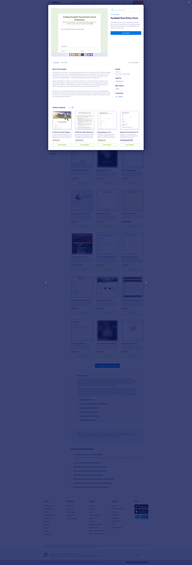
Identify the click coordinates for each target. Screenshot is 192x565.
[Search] (112, 9)
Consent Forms (79, 140)
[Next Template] (146, 282)
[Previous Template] (46, 282)
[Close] (189, 2)
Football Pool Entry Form (124, 18)
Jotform (120, 96)
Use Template (126, 33)
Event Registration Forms (127, 140)
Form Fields (64, 62)
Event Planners (120, 81)
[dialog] (96, 282)
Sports (118, 89)
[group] (62, 129)
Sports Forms (56, 140)
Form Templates (115, 14)
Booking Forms (102, 140)
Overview (56, 62)
